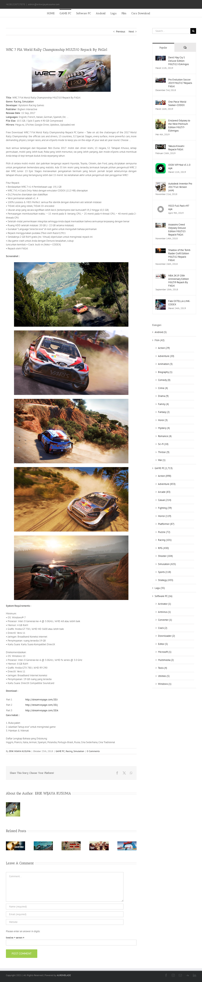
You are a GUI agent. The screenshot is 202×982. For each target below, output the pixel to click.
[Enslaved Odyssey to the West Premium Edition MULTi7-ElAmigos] (160, 120)
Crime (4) (163, 388)
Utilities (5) (164, 676)
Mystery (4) (164, 428)
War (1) (162, 460)
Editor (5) (163, 644)
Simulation (28, 101)
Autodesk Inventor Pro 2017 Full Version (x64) (180, 187)
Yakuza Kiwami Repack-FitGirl (176, 147)
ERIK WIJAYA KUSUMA (20, 751)
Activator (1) (164, 603)
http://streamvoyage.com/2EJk (42, 710)
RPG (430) (163, 548)
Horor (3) (163, 420)
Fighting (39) (165, 508)
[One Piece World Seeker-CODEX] (160, 102)
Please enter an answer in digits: (23, 931)
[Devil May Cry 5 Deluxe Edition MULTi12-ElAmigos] (160, 57)
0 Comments (93, 751)
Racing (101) (165, 540)
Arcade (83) (164, 492)
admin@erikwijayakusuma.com (44, 4)
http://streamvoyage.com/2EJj (41, 705)
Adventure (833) (167, 484)
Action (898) (164, 476)
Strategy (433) (165, 580)
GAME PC (60, 751)
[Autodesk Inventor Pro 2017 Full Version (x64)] (160, 183)
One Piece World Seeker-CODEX (177, 103)
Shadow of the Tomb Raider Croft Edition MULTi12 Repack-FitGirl (179, 255)
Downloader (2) (166, 636)
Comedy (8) (164, 380)
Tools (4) (162, 668)
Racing (17, 101)
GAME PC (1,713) (164, 468)
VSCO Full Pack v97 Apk (178, 207)
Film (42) (160, 340)
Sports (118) (164, 572)
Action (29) (164, 348)
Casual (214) (164, 500)
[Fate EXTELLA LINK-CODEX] (160, 301)
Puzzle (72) (164, 532)
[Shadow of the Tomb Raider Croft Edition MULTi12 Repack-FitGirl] (160, 250)
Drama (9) (163, 396)
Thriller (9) (163, 452)
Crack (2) (162, 628)
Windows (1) (164, 684)
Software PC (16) (163, 596)
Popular (163, 47)
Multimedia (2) (166, 660)
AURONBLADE (64, 975)
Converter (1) (165, 620)
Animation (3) (165, 364)
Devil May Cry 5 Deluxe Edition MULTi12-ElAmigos (178, 61)
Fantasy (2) (164, 412)
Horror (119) (164, 516)
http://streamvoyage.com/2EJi (41, 699)
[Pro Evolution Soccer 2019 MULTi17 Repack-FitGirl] (160, 79)
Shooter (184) (165, 556)
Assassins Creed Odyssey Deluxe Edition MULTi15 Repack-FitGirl (177, 229)
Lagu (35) (160, 588)
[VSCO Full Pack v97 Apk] (160, 206)
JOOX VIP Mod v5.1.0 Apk (179, 166)
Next (131, 31)
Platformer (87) (166, 524)
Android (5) (161, 332)
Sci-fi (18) (163, 444)
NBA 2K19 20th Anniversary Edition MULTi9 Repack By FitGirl (178, 280)
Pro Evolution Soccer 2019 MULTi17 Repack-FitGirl (180, 83)
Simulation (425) (167, 564)
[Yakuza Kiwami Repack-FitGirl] (160, 146)
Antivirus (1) (164, 612)
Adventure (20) (166, 356)
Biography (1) (165, 372)
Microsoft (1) (164, 652)
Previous (120, 31)
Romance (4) (165, 436)
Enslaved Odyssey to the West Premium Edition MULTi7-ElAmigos (179, 125)
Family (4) (163, 404)
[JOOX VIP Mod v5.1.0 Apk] (160, 165)
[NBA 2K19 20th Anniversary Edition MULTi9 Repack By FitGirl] (160, 275)
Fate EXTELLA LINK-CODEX (179, 302)
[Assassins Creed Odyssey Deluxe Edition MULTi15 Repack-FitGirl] (160, 224)
